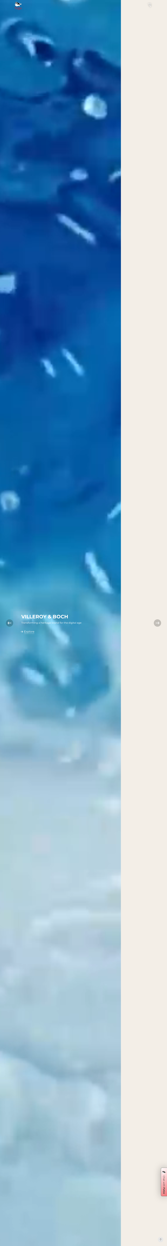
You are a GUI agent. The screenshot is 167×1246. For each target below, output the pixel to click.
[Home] (18, 5)
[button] (148, 5)
